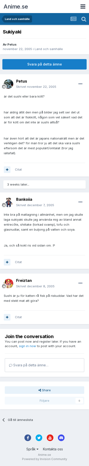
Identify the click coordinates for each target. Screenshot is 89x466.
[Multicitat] (7, 169)
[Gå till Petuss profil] (8, 84)
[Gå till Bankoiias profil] (8, 202)
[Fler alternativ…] (80, 84)
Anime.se (16, 6)
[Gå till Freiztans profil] (8, 283)
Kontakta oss (53, 449)
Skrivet (36, 87)
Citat (18, 169)
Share (46, 390)
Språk (31, 449)
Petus (12, 44)
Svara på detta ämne (44, 64)
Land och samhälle (49, 49)
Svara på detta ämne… (30, 365)
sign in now (27, 346)
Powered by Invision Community (44, 459)
